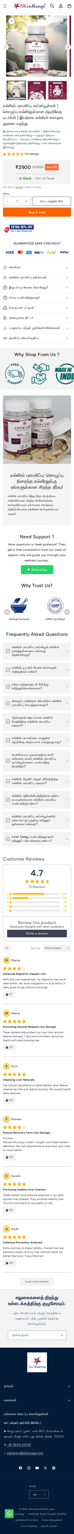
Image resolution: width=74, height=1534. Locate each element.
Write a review (37, 933)
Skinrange (34, 1509)
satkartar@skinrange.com (25, 1453)
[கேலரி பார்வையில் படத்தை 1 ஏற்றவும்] (16, 90)
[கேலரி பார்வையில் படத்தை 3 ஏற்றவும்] (57, 90)
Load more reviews (37, 1281)
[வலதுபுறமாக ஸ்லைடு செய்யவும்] (68, 47)
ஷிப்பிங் (19, 187)
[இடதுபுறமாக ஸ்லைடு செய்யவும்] (5, 91)
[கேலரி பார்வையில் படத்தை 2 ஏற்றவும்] (37, 90)
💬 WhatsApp (37, 570)
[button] (5, 6)
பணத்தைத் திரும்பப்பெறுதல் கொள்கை (47, 1514)
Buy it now (37, 212)
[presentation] (7, 612)
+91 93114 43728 (19, 1445)
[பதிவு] (61, 1335)
